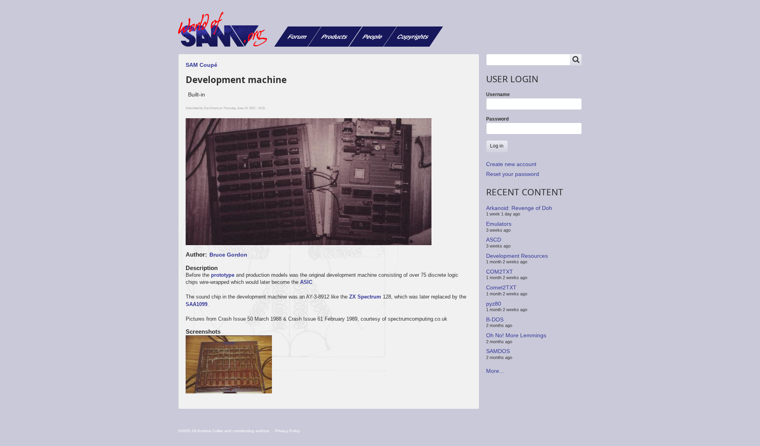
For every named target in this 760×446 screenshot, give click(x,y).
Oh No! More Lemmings (516, 335)
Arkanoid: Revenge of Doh (519, 208)
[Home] (225, 29)
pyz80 (493, 303)
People (372, 36)
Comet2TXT (501, 287)
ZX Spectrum (365, 297)
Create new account (511, 164)
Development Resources (517, 255)
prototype (222, 275)
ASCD (493, 239)
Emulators (498, 224)
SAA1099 (196, 304)
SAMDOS (498, 351)
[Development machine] (229, 365)
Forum (297, 36)
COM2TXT (499, 271)
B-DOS (495, 319)
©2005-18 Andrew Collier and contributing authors (223, 431)
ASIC (306, 282)
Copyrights (413, 36)
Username (498, 94)
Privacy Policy (287, 431)
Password (497, 119)
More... (495, 371)
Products (335, 36)
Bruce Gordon (228, 254)
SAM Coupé (201, 65)
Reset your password (512, 174)
